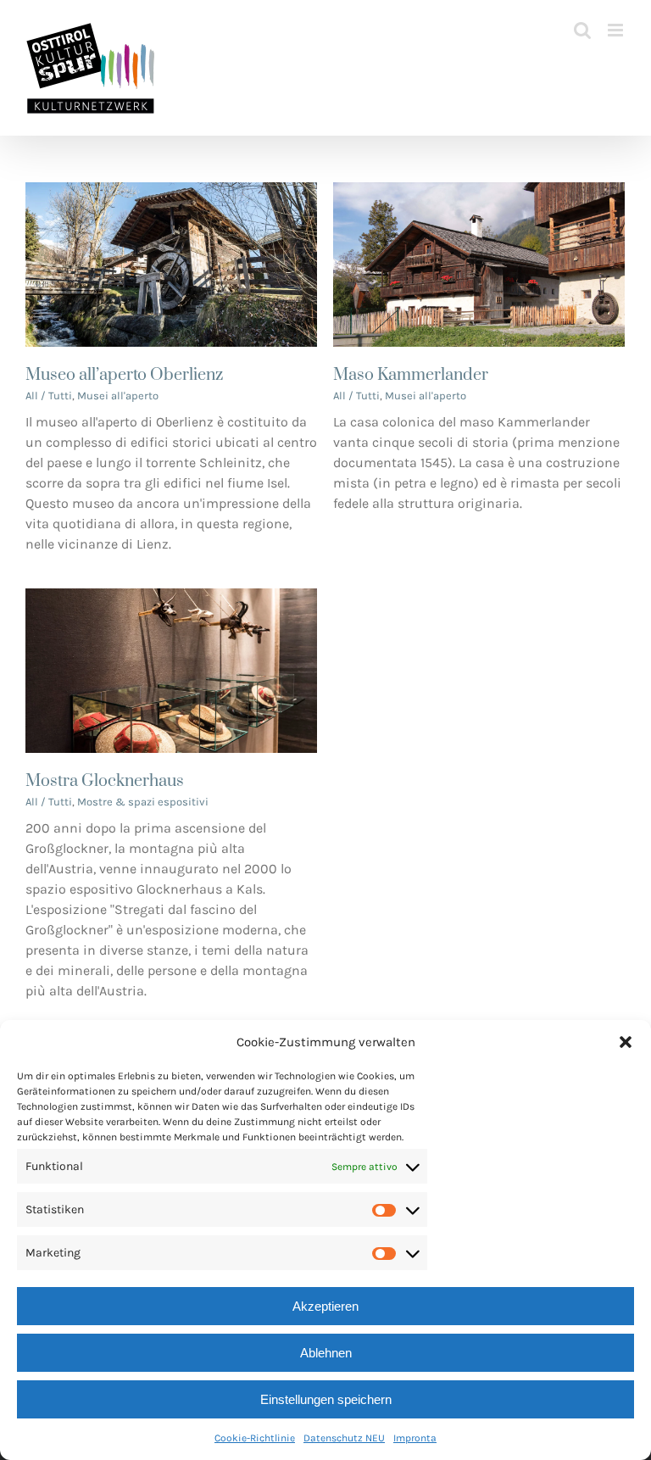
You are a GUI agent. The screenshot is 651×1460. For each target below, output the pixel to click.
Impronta (415, 1438)
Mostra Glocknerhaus (104, 781)
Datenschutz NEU (344, 1438)
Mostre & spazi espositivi (143, 801)
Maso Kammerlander (410, 375)
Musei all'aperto (118, 395)
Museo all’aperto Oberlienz (124, 375)
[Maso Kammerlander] (479, 192)
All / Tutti (48, 395)
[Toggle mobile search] (582, 30)
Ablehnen (326, 1353)
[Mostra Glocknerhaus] (171, 598)
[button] (625, 1042)
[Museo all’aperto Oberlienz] (171, 192)
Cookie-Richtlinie (254, 1438)
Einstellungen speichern (326, 1399)
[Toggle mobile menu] (617, 30)
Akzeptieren (325, 1306)
